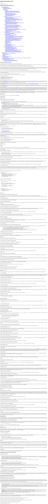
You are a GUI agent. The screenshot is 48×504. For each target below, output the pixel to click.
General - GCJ (5, 12)
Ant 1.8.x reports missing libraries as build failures (10, 20)
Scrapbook (6, 43)
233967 (9, 317)
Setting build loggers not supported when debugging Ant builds (12, 18)
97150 (15, 399)
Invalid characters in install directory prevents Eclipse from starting (12, 11)
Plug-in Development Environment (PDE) (8, 46)
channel (1, 149)
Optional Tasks (24, 215)
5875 (46, 158)
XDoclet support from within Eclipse (9, 17)
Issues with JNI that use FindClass (9, 15)
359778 (35, 250)
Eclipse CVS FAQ (43, 271)
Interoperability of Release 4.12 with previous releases (8, 59)
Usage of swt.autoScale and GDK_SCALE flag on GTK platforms (12, 28)
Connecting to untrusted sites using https (9, 33)
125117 (29, 211)
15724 (35, 283)
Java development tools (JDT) (7, 34)
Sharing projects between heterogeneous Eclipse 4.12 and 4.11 (10, 60)
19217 (14, 346)
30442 (36, 325)
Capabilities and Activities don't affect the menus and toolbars (11, 27)
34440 (37, 350)
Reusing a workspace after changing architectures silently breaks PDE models (13, 51)
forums (44, 148)
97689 (41, 161)
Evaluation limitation (7, 41)
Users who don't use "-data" (6, 56)
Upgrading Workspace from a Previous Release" (16, 106)
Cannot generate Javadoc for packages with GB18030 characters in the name (13, 40)
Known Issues (4, 9)
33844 (25, 340)
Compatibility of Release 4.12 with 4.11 (8, 8)
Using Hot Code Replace (8, 42)
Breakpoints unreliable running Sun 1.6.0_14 (10, 37)
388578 (16, 266)
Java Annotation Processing (8, 45)
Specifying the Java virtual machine (6, 54)
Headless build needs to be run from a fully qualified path (11, 50)
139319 (45, 444)
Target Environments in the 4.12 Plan (24, 69)
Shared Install (4, 55)
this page (22, 101)
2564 (43, 239)
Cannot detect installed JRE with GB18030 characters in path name (12, 39)
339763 (3, 248)
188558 (35, 379)
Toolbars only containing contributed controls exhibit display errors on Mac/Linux (13, 26)
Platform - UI (5, 24)
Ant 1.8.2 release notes (19, 215)
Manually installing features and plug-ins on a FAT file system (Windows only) (13, 32)
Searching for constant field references (9, 35)
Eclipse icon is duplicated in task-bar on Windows (10, 30)
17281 (1, 111)
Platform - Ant (5, 16)
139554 (33, 404)
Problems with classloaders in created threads (10, 13)
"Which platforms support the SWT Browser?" (21, 261)
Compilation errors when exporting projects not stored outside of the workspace (13, 49)
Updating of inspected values (8, 44)
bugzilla (4, 149)
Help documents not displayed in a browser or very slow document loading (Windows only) (14, 22)
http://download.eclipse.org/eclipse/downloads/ (6, 131)
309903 (25, 384)
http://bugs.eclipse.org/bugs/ (16, 95)
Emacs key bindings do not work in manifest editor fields (11, 48)
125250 (34, 166)
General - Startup (6, 10)
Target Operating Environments (6, 7)
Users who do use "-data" (5, 57)
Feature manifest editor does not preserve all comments (11, 47)
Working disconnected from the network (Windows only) (11, 23)
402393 (12, 414)
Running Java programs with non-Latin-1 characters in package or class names (13, 38)
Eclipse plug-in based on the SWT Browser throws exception (11, 29)
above (33, 148)
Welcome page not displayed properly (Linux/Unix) (10, 21)
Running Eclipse (3, 52)
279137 (23, 328)
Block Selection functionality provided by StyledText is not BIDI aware (12, 31)
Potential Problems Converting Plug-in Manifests (10, 14)
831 (31, 232)
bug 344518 (21, 214)
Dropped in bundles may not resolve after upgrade (8, 58)
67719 (8, 108)
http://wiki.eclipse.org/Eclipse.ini (26, 147)
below (21, 418)
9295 (43, 278)
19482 (24, 396)
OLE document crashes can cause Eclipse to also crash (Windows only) (12, 25)
